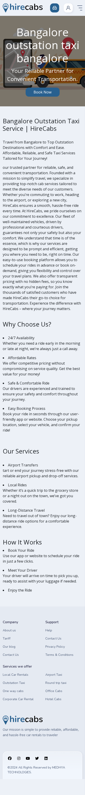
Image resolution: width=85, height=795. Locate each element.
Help (48, 630)
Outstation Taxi (14, 683)
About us (9, 630)
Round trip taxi (55, 683)
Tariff (6, 638)
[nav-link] (68, 7)
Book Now (42, 92)
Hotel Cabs (53, 699)
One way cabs (13, 691)
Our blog (9, 647)
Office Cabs (53, 691)
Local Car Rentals (15, 675)
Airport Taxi (53, 675)
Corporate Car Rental (18, 699)
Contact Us (11, 655)
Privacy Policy (55, 647)
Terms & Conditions (59, 655)
